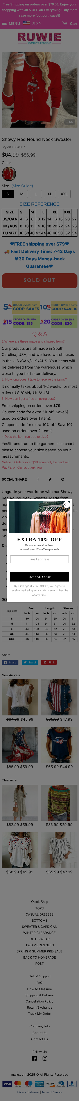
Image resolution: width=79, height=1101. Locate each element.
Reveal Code (39, 576)
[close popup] (66, 504)
